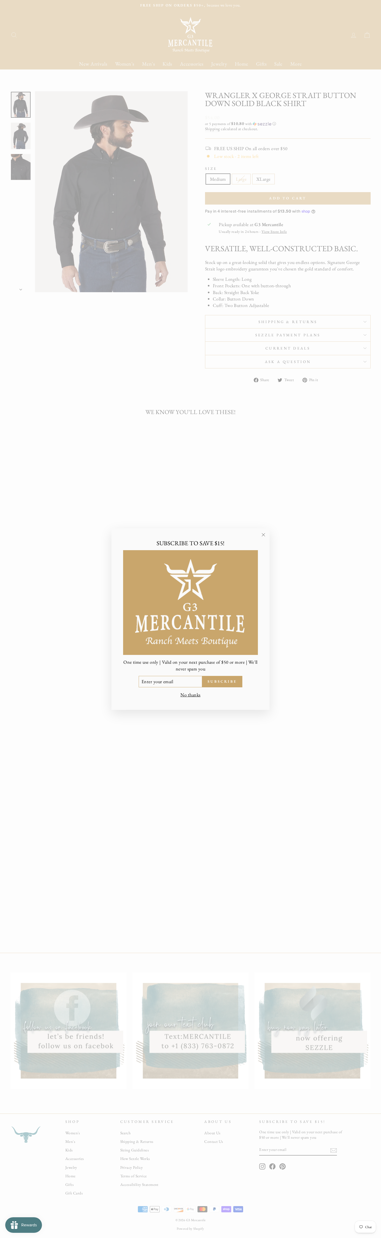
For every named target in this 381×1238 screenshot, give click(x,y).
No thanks (190, 694)
